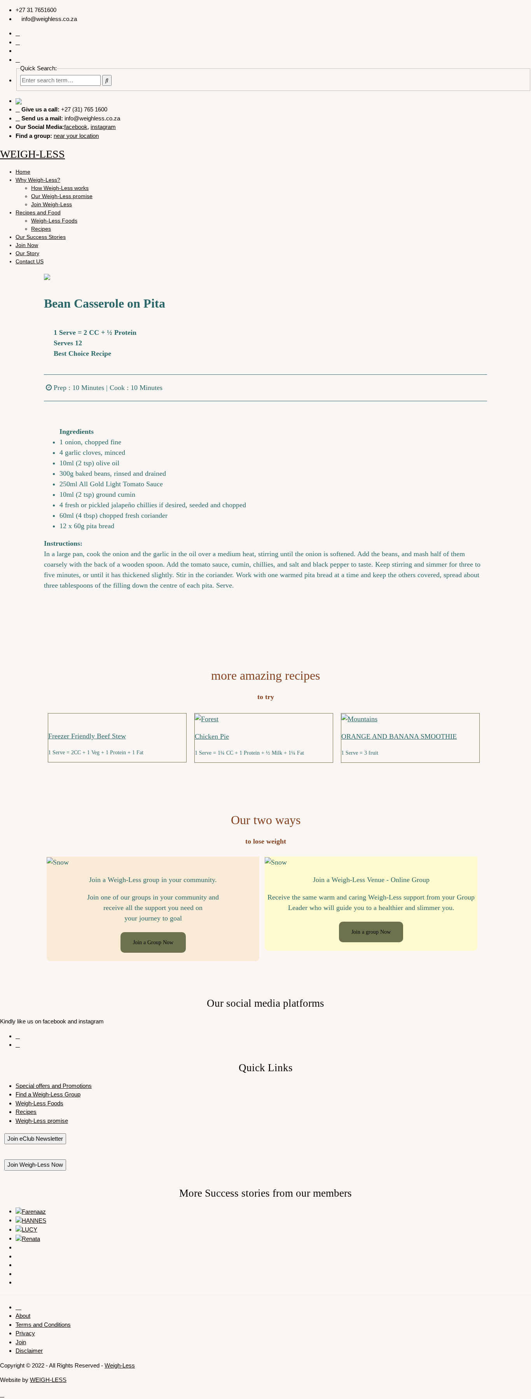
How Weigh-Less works (60, 188)
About (23, 1315)
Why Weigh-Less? (38, 180)
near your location (76, 135)
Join (21, 1342)
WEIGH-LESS (32, 154)
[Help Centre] (18, 42)
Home (23, 172)
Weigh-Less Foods (54, 221)
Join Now (27, 245)
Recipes (41, 229)
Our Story (27, 253)
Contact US (30, 261)
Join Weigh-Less (51, 204)
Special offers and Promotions (54, 1085)
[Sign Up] (18, 59)
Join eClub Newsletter (35, 1138)
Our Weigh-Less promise (62, 196)
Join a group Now (371, 932)
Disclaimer (29, 1350)
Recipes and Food (38, 212)
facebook (75, 127)
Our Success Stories (41, 237)
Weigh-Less (120, 1365)
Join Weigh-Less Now (35, 1164)
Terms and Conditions (43, 1324)
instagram (103, 127)
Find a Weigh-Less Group (48, 1094)
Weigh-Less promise (42, 1120)
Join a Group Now (153, 942)
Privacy (25, 1333)
